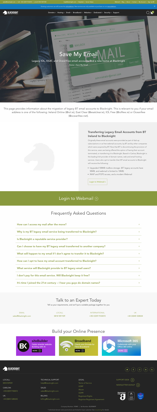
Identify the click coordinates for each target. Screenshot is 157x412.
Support (116, 12)
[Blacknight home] (10, 12)
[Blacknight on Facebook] (134, 370)
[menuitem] (51, 12)
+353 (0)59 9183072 (26, 2)
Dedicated (97, 12)
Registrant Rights (85, 396)
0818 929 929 (42, 2)
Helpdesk (81, 2)
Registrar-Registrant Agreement (91, 399)
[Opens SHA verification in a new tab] (140, 396)
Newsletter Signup (125, 385)
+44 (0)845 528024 (135, 316)
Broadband (77, 12)
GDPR (80, 393)
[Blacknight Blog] (152, 370)
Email (68, 12)
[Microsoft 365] (121, 346)
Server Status (89, 2)
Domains (51, 12)
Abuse (81, 389)
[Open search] (147, 12)
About (128, 2)
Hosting (60, 12)
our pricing (98, 410)
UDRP (80, 386)
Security (107, 12)
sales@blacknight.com (9, 2)
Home (71, 65)
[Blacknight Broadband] (78, 346)
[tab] (78, 224)
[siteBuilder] (35, 346)
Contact (134, 2)
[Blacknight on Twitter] (128, 370)
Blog (123, 2)
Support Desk (123, 380)
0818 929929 (7, 383)
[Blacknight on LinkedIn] (146, 370)
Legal (81, 380)
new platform (111, 6)
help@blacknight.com (70, 2)
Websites (87, 12)
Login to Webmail (98, 183)
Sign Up (150, 2)
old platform (70, 6)
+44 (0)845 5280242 (10, 399)
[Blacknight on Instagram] (140, 370)
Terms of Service (85, 383)
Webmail (117, 2)
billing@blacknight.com (50, 399)
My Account (142, 2)
